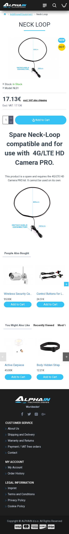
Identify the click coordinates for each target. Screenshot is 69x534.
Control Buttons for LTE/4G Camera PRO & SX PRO (50, 293)
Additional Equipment (21, 14)
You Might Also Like (17, 325)
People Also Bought (16, 253)
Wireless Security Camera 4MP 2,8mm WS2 (17, 293)
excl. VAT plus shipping (35, 100)
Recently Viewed (43, 325)
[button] (3, 284)
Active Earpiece (14, 365)
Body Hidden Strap (48, 365)
